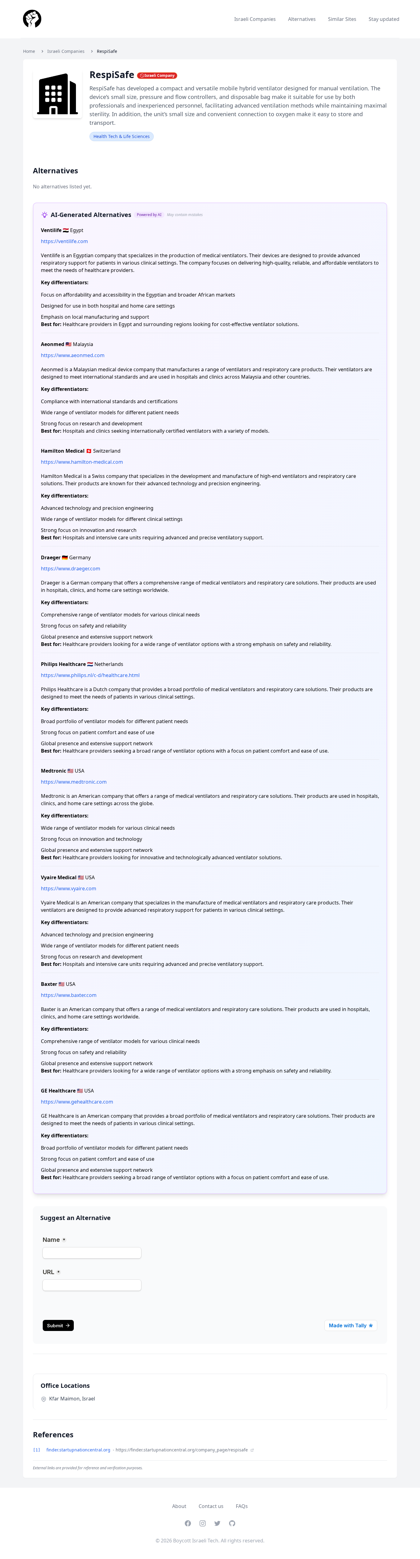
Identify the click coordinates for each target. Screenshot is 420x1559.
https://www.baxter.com (69, 995)
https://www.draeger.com (70, 568)
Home (29, 51)
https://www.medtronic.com (74, 781)
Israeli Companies (255, 19)
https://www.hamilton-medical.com (82, 462)
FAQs (242, 1506)
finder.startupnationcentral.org (79, 1450)
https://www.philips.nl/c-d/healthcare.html (90, 675)
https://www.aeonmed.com (73, 355)
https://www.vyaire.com (68, 888)
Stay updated (384, 19)
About (179, 1506)
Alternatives (302, 19)
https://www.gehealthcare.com (77, 1101)
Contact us (211, 1506)
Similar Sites (342, 19)
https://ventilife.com (64, 241)
